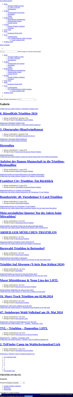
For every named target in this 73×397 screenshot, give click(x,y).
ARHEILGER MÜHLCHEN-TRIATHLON (28, 232)
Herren (17, 152)
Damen (21, 223)
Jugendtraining (8, 68)
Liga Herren (27, 287)
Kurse (5, 82)
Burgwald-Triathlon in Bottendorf (22, 248)
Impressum (7, 388)
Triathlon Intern (8, 92)
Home (6, 55)
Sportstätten (11, 65)
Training (6, 62)
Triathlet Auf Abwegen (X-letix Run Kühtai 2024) (32, 264)
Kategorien (3, 382)
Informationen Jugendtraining (16, 70)
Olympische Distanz (29, 152)
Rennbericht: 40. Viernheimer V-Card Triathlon (31, 197)
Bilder (21, 120)
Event (5, 86)
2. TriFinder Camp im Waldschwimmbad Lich (30, 344)
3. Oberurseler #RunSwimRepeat (21, 129)
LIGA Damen (23, 171)
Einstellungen (28, 396)
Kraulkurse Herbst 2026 (15, 84)
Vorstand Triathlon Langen (16, 57)
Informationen (12, 60)
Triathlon (30, 120)
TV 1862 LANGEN (14, 58)
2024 (17, 120)
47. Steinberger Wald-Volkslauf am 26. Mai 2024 (31, 312)
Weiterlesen (12, 123)
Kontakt (6, 75)
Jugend (25, 120)
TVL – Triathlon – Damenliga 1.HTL (24, 328)
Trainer (10, 67)
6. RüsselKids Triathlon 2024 (18, 113)
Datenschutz (7, 389)
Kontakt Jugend (12, 74)
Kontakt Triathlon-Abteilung (16, 77)
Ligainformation (12, 87)
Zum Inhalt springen (6, 1)
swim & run (31, 136)
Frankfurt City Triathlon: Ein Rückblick (26, 181)
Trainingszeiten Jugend (14, 72)
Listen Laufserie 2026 (18, 91)
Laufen (26, 318)
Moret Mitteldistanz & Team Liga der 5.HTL (29, 280)
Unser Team (7, 80)
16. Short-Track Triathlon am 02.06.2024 (26, 296)
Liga (21, 152)
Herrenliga (7, 145)
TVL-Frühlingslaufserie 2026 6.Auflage (20, 89)
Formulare (11, 79)
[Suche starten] (35, 99)
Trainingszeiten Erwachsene (16, 63)
